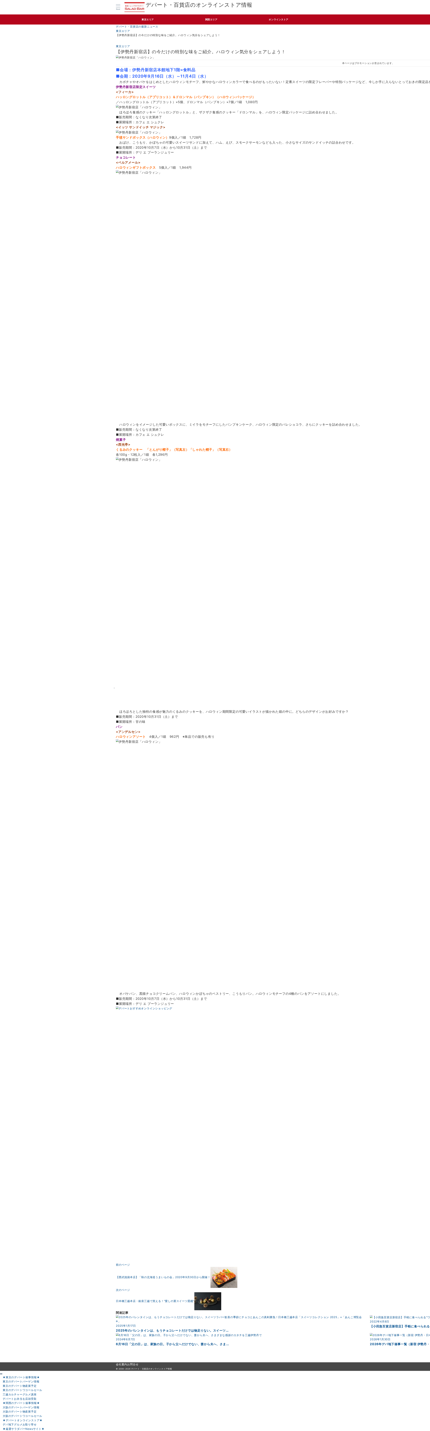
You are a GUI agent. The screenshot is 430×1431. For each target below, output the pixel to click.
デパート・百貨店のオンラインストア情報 (199, 5)
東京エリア (123, 46)
